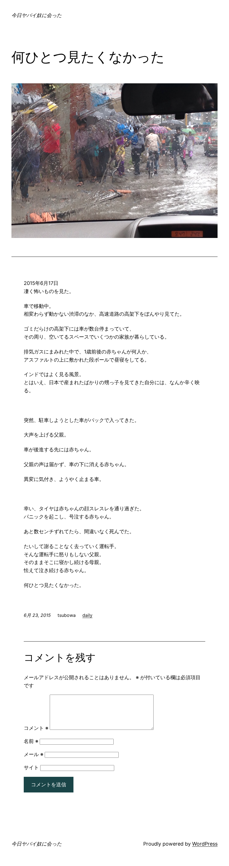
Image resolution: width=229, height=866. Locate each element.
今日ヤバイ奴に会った (36, 15)
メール (33, 754)
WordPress (205, 844)
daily (87, 615)
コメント (36, 728)
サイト (31, 767)
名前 (31, 741)
